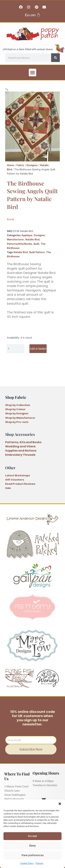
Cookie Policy (27, 863)
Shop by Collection (17, 405)
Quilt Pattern (37, 252)
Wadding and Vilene (20, 446)
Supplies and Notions (20, 451)
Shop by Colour (15, 409)
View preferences (32, 855)
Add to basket (38, 348)
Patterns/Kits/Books (19, 243)
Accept (32, 836)
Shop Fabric (15, 397)
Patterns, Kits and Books (23, 442)
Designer (32, 165)
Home (10, 165)
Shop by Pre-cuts (16, 422)
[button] (60, 803)
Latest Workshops (17, 475)
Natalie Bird (32, 239)
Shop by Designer (17, 413)
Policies (39, 863)
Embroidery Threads (20, 455)
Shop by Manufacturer (20, 418)
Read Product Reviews (20, 484)
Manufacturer (15, 239)
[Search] (55, 57)
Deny (32, 845)
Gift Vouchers (14, 479)
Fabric (20, 165)
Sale (8, 488)
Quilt (36, 243)
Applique (26, 235)
